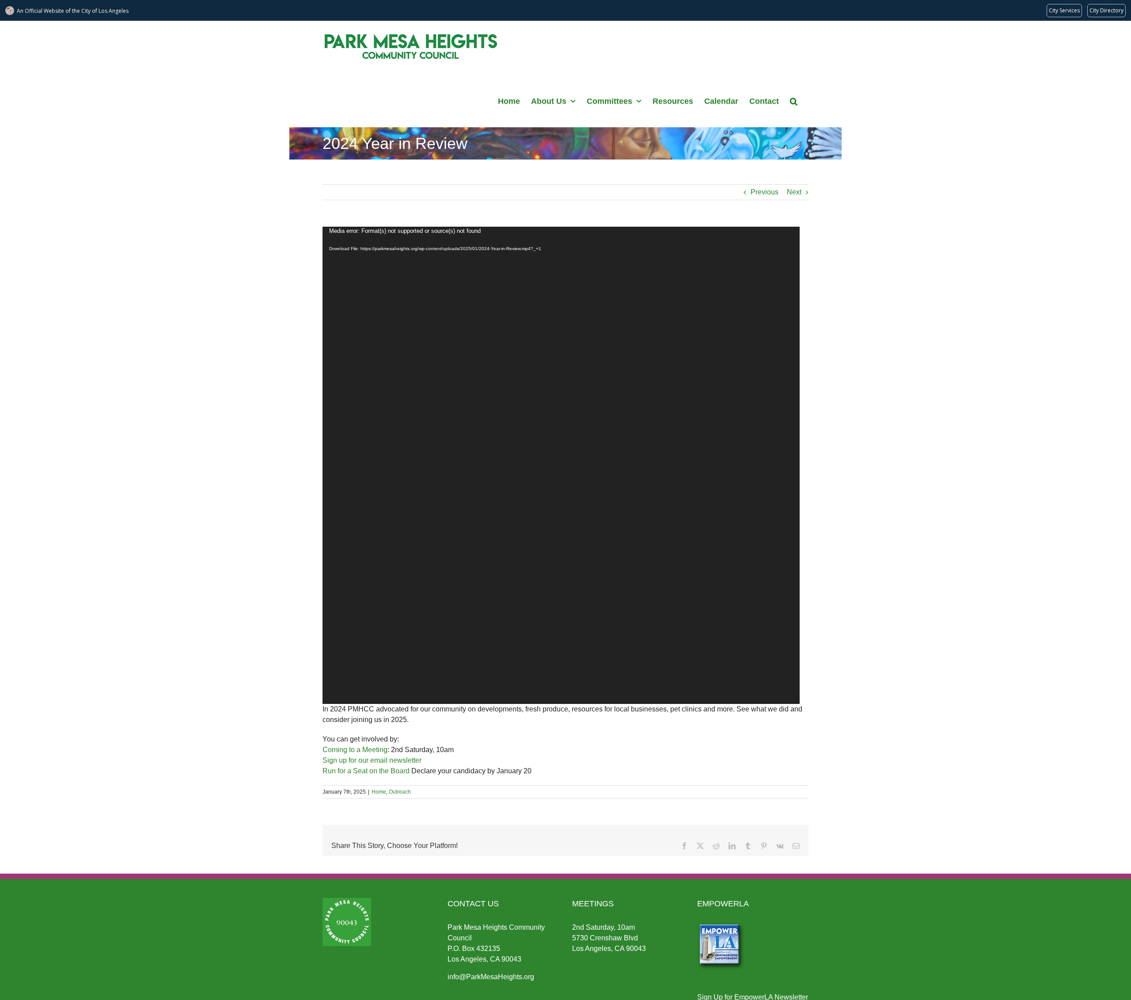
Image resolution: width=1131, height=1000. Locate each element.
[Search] (793, 100)
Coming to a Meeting (355, 749)
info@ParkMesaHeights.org (491, 977)
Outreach (400, 792)
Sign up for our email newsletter (372, 760)
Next (794, 192)
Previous (764, 192)
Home (379, 792)
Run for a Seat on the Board (366, 771)
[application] (561, 465)
